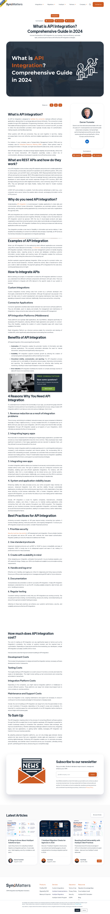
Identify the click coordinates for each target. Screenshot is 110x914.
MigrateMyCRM (44, 891)
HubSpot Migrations (58, 894)
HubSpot (61, 4)
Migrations (50, 4)
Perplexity (60, 20)
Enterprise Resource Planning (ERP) (31, 144)
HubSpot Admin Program (59, 897)
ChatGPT (50, 20)
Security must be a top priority (17, 533)
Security (71, 894)
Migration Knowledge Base (85, 888)
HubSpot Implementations (59, 891)
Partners (71, 4)
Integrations (38, 4)
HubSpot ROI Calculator (85, 894)
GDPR (71, 897)
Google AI (70, 20)
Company (83, 4)
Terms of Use (72, 888)
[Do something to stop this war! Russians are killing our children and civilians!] (3, 3)
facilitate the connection (38, 119)
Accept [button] (77, 910)
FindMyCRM (43, 888)
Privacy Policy (78, 904)
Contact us (98, 4)
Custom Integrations (58, 888)
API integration (21, 204)
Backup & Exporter (45, 894)
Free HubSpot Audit (84, 891)
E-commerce (37, 247)
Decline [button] (84, 910)
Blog (79, 897)
